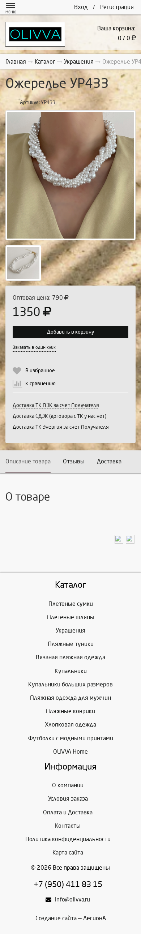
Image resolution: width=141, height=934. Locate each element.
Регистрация (117, 7)
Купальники (71, 671)
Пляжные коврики (70, 711)
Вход (81, 7)
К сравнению (40, 383)
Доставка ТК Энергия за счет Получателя (61, 427)
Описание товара (28, 461)
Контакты (68, 826)
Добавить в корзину (70, 332)
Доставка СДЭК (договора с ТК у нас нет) (59, 416)
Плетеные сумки (70, 604)
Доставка (109, 461)
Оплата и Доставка (68, 812)
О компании (68, 785)
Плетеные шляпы (70, 617)
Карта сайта (67, 852)
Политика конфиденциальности (68, 839)
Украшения (70, 630)
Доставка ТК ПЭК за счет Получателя (56, 405)
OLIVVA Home (70, 752)
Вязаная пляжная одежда (70, 657)
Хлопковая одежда (70, 724)
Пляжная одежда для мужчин (70, 698)
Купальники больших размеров (70, 684)
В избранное (40, 370)
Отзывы (74, 461)
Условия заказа (68, 799)
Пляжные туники (71, 644)
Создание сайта (56, 918)
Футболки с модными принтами (70, 738)
